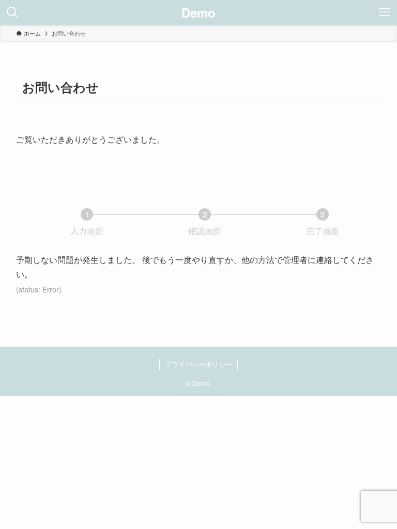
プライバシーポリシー (198, 364)
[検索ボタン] (12, 12)
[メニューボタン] (384, 12)
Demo (198, 12)
